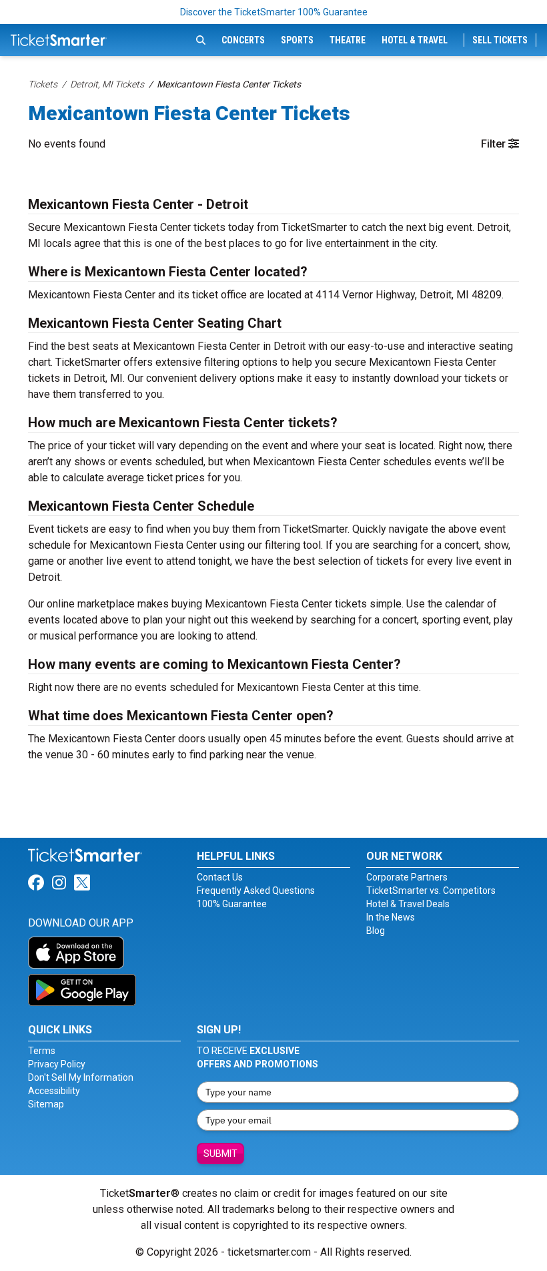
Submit (220, 1153)
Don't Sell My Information (80, 1077)
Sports (297, 40)
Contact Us (220, 877)
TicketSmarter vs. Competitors (431, 890)
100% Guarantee (232, 904)
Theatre (348, 40)
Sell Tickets (500, 40)
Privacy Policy (56, 1064)
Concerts (243, 40)
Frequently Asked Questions (256, 890)
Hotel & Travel (415, 40)
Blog (375, 930)
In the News (390, 917)
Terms (41, 1050)
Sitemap (46, 1104)
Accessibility (54, 1090)
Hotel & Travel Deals (408, 904)
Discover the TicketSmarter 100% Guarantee (274, 12)
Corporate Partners (407, 877)
